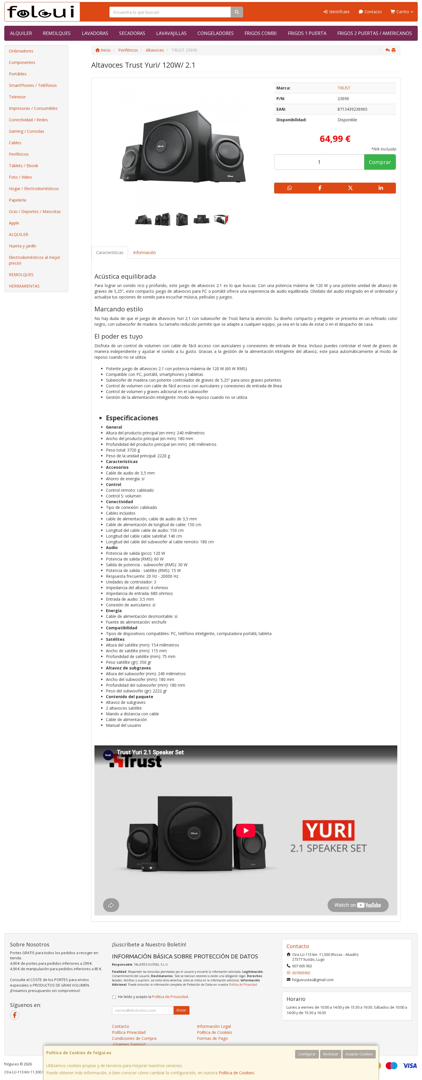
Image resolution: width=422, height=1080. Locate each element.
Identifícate (339, 11)
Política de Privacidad (243, 985)
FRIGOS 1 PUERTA (307, 33)
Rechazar (330, 1054)
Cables (15, 142)
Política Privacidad (129, 1032)
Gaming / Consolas (26, 131)
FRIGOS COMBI (261, 33)
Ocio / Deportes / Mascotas (35, 211)
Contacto (372, 11)
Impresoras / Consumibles (33, 108)
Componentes (22, 62)
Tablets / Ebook (23, 165)
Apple (14, 223)
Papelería (17, 200)
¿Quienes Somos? (128, 1044)
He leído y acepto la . (153, 996)
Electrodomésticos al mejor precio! (34, 260)
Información (144, 252)
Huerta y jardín (22, 246)
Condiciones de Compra (134, 1038)
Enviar (181, 1010)
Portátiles (18, 74)
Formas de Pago (212, 1038)
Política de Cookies (236, 1072)
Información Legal (214, 1026)
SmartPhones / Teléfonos (33, 85)
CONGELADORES (216, 33)
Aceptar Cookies (359, 1054)
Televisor (17, 96)
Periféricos (19, 154)
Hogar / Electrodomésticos (34, 188)
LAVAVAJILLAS (171, 33)
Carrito (402, 11)
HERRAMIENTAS (24, 286)
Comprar (380, 162)
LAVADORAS (95, 33)
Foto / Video (20, 177)
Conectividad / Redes (28, 119)
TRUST (344, 88)
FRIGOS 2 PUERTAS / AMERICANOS (374, 33)
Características (109, 252)
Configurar (307, 1054)
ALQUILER (21, 33)
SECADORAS (132, 33)
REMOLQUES (57, 33)
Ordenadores (21, 51)
